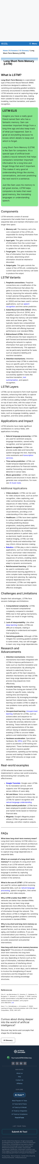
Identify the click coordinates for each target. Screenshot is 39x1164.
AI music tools (15, 483)
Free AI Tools (19, 1117)
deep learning (11, 625)
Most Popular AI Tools (19, 1100)
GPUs (20, 741)
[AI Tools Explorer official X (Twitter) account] (17, 1063)
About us (19, 1073)
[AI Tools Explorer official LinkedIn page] (21, 1063)
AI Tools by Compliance (20, 1114)
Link (12, 1002)
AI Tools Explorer (15, 1141)
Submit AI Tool (19, 1131)
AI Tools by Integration (19, 1111)
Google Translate (13, 783)
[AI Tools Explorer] (4, 43)
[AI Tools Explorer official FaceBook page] (13, 1063)
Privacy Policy (6, 1156)
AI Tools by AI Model (19, 1107)
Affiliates (19, 1083)
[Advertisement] (19, 20)
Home (5, 51)
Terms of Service (16, 1156)
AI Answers (13, 51)
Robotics (9, 547)
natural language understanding (19, 802)
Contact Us (19, 1080)
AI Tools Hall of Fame (19, 1104)
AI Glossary (24, 51)
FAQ (19, 1076)
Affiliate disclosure (20, 1157)
